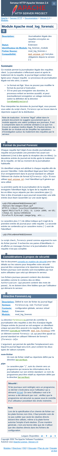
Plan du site (43, 448)
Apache (4, 18)
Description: (8, 36)
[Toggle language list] (3, 31)
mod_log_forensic (40, 331)
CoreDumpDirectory (17, 101)
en (42, 436)
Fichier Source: (9, 51)
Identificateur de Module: (15, 48)
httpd (20, 392)
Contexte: (7, 308)
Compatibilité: (9, 54)
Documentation (31, 18)
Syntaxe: (6, 305)
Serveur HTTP (16, 18)
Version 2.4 (45, 18)
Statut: (5, 45)
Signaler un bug (53, 449)
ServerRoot (21, 360)
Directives (16, 448)
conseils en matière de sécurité (32, 261)
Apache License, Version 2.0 (25, 442)
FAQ (25, 448)
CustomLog (15, 331)
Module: (6, 314)
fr (46, 436)
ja (51, 436)
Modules (4, 20)
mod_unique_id (36, 54)
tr (55, 436)
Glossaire (32, 448)
